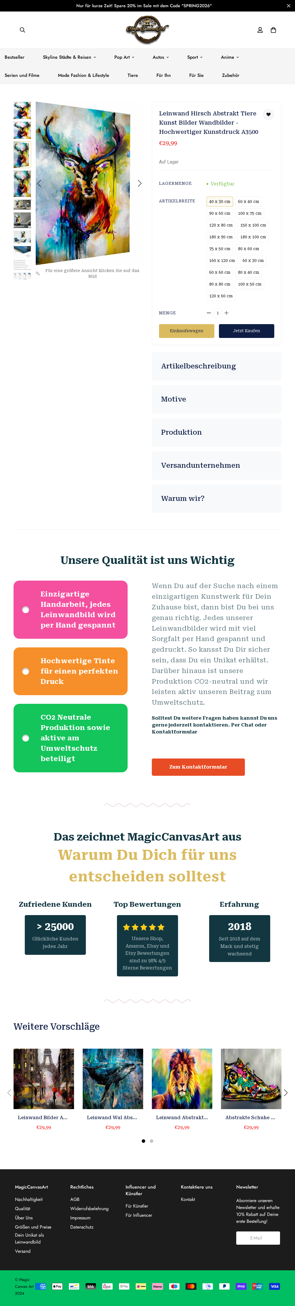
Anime (227, 57)
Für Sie (196, 75)
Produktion (181, 432)
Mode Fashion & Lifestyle (83, 75)
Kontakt (188, 1199)
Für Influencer (139, 1215)
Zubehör (230, 75)
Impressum (80, 1217)
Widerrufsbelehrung (89, 1208)
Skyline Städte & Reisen (67, 57)
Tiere (133, 75)
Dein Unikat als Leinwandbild (29, 1238)
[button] (39, 183)
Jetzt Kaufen (246, 330)
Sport (192, 57)
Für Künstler (137, 1206)
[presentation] (286, 1093)
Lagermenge (175, 183)
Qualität (22, 1208)
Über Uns (24, 1217)
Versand (23, 1251)
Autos (158, 57)
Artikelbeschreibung (198, 366)
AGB (75, 1199)
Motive (173, 399)
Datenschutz (81, 1227)
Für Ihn (163, 75)
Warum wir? (183, 499)
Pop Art (122, 57)
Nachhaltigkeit (29, 1199)
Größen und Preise (33, 1227)
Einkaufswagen (186, 330)
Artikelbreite (177, 201)
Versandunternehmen (200, 465)
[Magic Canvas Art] (147, 30)
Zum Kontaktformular (198, 767)
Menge (167, 313)
